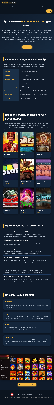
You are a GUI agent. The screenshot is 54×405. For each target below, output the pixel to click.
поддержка (23, 6)
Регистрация (27, 47)
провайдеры (8, 6)
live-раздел (29, 6)
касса (3, 6)
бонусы (14, 6)
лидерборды (42, 6)
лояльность (35, 6)
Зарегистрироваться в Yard (27, 385)
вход (49, 11)
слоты (17, 6)
